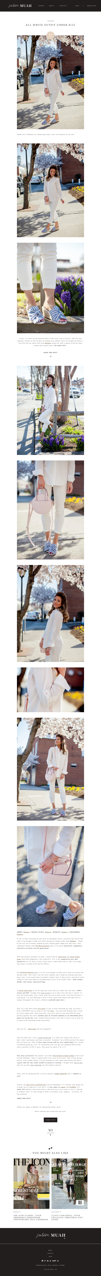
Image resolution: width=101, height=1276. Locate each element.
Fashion (41, 5)
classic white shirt (25, 990)
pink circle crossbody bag (36, 1084)
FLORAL (72, 1087)
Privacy (55, 1265)
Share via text (50, 1119)
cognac (63, 1087)
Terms (62, 1265)
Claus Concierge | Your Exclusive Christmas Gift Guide (67, 1218)
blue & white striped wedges (63, 1055)
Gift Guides (55, 1212)
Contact (50, 1253)
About (50, 1250)
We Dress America (43, 946)
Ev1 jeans (41, 1008)
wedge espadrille (61, 1073)
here (52, 1011)
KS (56, 1269)
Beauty (51, 5)
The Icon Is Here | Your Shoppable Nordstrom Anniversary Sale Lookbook (31, 1218)
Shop (77, 5)
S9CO (51, 1269)
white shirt (62, 957)
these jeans (32, 1029)
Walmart (48, 343)
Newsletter (91, 5)
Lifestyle (62, 5)
